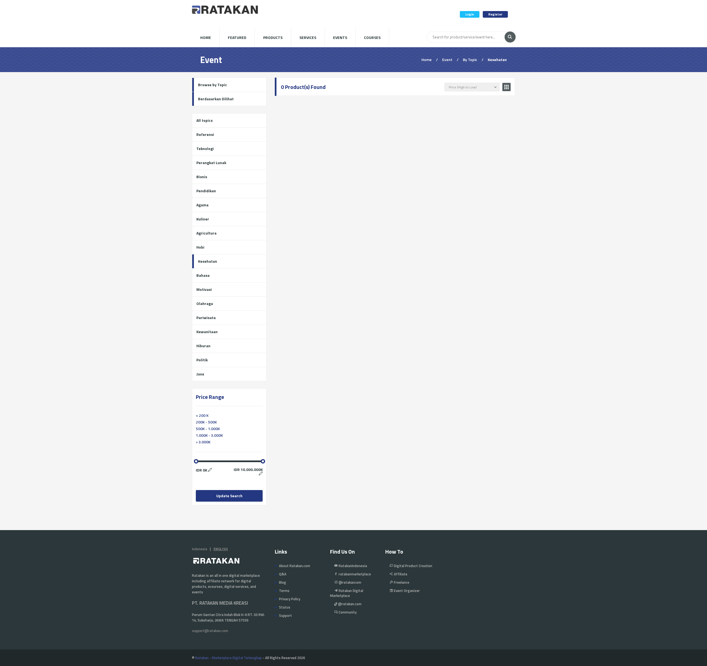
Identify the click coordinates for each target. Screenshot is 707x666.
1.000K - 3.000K (209, 435)
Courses (372, 37)
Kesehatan (207, 261)
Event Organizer (406, 590)
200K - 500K (206, 422)
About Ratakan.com (294, 565)
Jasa (200, 374)
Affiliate (400, 574)
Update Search (229, 496)
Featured (237, 37)
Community (347, 612)
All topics (204, 120)
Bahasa (203, 275)
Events (340, 37)
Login (469, 14)
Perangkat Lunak (211, 162)
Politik (202, 360)
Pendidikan (206, 191)
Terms (284, 590)
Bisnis (201, 177)
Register (495, 14)
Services (307, 37)
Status (284, 607)
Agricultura (206, 233)
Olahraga (204, 303)
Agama (202, 205)
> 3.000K (203, 442)
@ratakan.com (349, 604)
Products (273, 37)
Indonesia (199, 549)
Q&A (282, 574)
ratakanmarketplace (354, 574)
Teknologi (205, 148)
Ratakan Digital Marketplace (346, 593)
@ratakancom (349, 582)
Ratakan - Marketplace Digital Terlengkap (228, 657)
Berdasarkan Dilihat (216, 99)
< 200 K (202, 415)
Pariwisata (206, 317)
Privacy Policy (289, 599)
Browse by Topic (212, 85)
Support (285, 615)
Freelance (401, 582)
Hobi (200, 247)
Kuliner (202, 219)
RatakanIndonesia (352, 565)
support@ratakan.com (210, 630)
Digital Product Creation (412, 565)
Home (205, 37)
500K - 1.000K (208, 428)
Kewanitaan (207, 332)
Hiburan (203, 346)
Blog (282, 582)
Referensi (205, 134)
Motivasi (204, 289)
